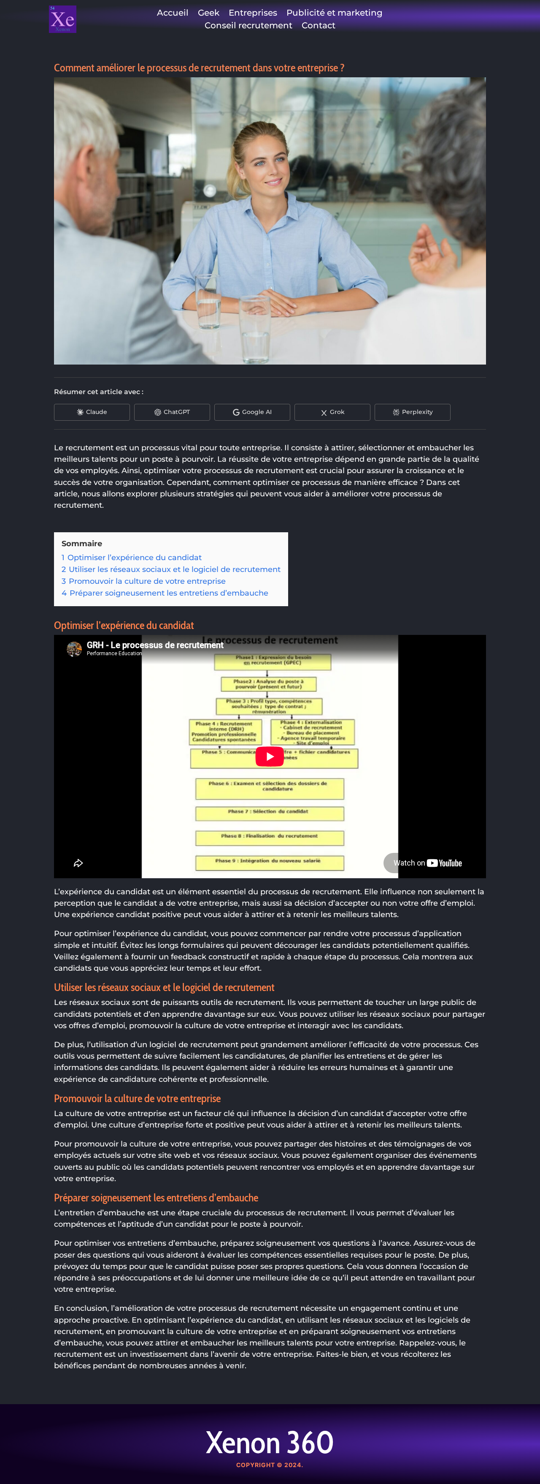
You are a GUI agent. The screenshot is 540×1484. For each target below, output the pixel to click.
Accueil (173, 14)
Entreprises (253, 14)
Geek (208, 14)
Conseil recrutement (248, 26)
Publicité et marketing (334, 14)
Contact (318, 26)
